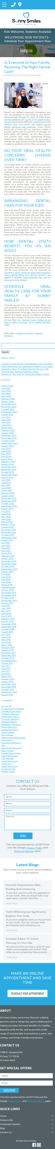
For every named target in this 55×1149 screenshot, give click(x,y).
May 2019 (5, 611)
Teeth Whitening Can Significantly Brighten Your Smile (27, 366)
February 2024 (8, 461)
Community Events (10, 716)
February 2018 (8, 648)
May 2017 (5, 671)
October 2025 (7, 409)
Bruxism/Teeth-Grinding (12, 709)
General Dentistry (9, 730)
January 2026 (7, 401)
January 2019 (7, 621)
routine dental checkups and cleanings (27, 125)
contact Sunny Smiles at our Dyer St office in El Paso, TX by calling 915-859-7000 (27, 322)
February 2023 (8, 493)
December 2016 (8, 684)
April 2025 (6, 425)
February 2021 (8, 556)
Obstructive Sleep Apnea (13, 737)
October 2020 (7, 566)
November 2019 (8, 595)
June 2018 (6, 637)
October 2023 (7, 472)
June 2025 (6, 420)
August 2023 (7, 477)
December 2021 (8, 530)
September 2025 (9, 412)
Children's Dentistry (24, 333)
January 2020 (7, 590)
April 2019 (6, 613)
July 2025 (5, 417)
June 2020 (6, 577)
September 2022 (9, 506)
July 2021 (5, 543)
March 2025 (6, 428)
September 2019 (9, 600)
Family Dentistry (9, 727)
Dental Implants (9, 722)
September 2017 (9, 660)
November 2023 (8, 469)
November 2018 (8, 627)
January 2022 (7, 527)
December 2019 (8, 592)
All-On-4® (6, 706)
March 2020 (7, 585)
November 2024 (9, 438)
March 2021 (6, 553)
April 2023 (6, 488)
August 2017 (7, 663)
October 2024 (8, 441)
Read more (11, 903)
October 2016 (7, 689)
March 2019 (6, 616)
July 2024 (5, 449)
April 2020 (6, 582)
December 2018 (8, 624)
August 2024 (7, 446)
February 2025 (8, 430)
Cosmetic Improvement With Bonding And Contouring (27, 364)
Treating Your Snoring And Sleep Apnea (20, 372)
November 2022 (8, 501)
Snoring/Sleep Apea (10, 753)
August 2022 (7, 509)
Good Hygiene (7, 732)
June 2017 (6, 668)
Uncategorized (8, 769)
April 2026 (6, 396)
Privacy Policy (34, 847)
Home (3, 1116)
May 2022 (5, 517)
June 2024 (6, 451)
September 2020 (9, 569)
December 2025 (8, 404)
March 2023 (6, 490)
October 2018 (7, 629)
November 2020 (9, 564)
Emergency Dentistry (11, 724)
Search (5, 352)
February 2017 (8, 679)
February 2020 (8, 587)
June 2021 (6, 545)
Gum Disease (7, 735)
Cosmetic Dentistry (10, 719)
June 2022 (6, 514)
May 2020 (6, 579)
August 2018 (7, 632)
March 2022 (6, 522)
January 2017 (7, 681)
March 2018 (6, 645)
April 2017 (6, 674)
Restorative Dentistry (11, 748)
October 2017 (7, 658)
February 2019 (8, 619)
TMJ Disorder (7, 758)
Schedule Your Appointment (27, 993)
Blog (2, 1128)
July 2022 (5, 511)
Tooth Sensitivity (9, 766)
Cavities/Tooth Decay (11, 711)
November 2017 (8, 655)
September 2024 (9, 443)
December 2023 (8, 467)
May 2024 (6, 454)
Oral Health (6, 740)
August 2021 (7, 540)
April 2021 (6, 551)
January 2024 (7, 464)
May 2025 (5, 422)
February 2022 (8, 524)
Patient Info (6, 1120)
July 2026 (5, 388)
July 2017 (5, 666)
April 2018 (6, 642)
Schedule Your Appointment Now (27, 41)
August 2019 (7, 603)
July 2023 (5, 480)
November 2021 (8, 532)
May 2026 (5, 393)
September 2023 (9, 475)
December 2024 (8, 435)
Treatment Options (10, 1124)
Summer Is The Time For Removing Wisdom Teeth (25, 374)
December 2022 (8, 498)
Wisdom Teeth (8, 771)
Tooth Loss (6, 764)
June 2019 (6, 608)
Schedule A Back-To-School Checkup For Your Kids (25, 369)
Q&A (3, 745)
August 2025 (7, 414)
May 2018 (5, 640)
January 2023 (7, 496)
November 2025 (8, 407)
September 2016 (9, 692)
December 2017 (8, 653)
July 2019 (5, 606)
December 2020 (8, 561)
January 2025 (7, 433)
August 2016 (7, 695)
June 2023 (6, 482)
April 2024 (6, 456)
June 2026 (6, 391)
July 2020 (5, 574)
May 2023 (5, 485)
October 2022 (7, 503)
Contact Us (6, 1132)
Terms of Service (24, 851)
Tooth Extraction (9, 761)
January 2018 (7, 650)
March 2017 (6, 676)
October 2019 (7, 598)
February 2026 (8, 399)
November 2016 (8, 687)
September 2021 (9, 537)
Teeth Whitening (9, 756)
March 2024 (7, 459)
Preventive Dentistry (11, 743)
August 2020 (7, 572)
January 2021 (7, 558)
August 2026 (7, 386)
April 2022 (6, 519)
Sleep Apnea (7, 751)
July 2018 (5, 634)
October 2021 (7, 535)
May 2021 (5, 548)
